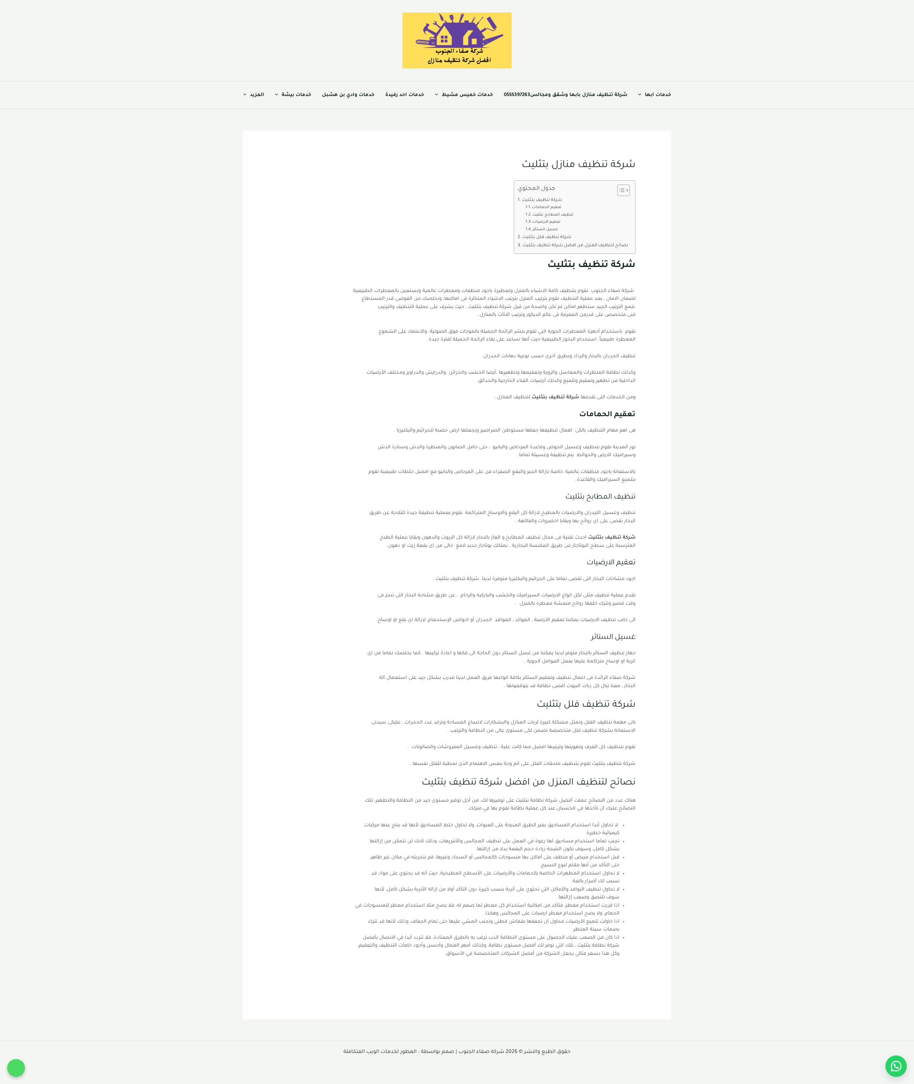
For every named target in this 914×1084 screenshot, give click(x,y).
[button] (641, 95)
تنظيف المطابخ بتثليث (552, 215)
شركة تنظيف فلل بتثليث (546, 237)
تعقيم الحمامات (547, 207)
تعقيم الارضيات (546, 222)
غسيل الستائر (545, 229)
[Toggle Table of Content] (620, 190)
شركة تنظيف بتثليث (542, 200)
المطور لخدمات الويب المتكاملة (380, 1052)
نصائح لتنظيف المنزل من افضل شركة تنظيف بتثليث (575, 245)
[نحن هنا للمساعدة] (896, 1066)
